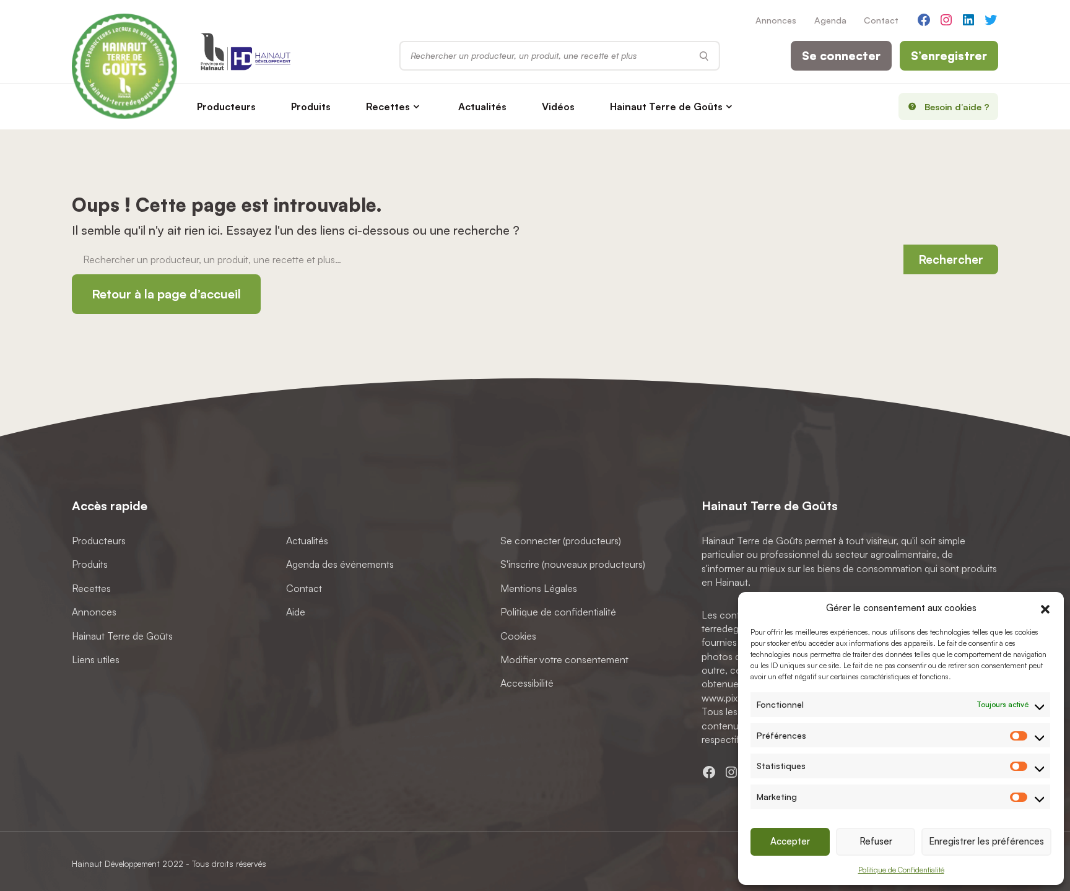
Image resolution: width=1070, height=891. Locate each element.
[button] (1045, 608)
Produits (311, 106)
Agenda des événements (340, 564)
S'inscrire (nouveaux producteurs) (572, 564)
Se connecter (841, 55)
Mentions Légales (538, 587)
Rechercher (950, 259)
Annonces (775, 19)
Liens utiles (96, 659)
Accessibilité (527, 683)
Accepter (790, 841)
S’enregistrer (949, 55)
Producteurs (226, 106)
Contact (881, 19)
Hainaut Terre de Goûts (666, 106)
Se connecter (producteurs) (560, 540)
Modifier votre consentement (564, 659)
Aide (295, 612)
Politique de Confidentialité (901, 869)
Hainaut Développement (116, 863)
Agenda (830, 19)
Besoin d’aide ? (957, 106)
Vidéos (558, 106)
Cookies (518, 635)
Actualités (482, 106)
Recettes (388, 106)
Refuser (875, 841)
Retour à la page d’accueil (166, 294)
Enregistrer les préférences (986, 841)
